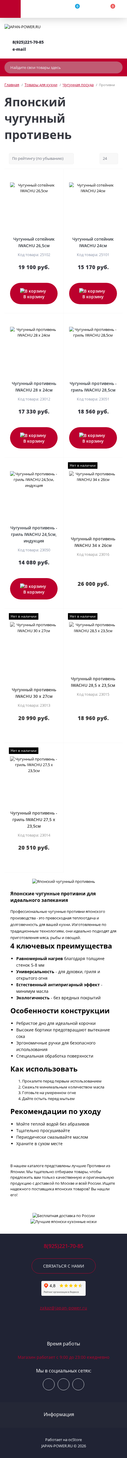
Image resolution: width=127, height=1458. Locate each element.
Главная (11, 84)
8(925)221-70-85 (28, 42)
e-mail (19, 49)
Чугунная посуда (78, 84)
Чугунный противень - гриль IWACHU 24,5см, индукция (33, 534)
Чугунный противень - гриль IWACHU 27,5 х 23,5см (33, 819)
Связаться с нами (63, 1266)
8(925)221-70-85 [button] (63, 1246)
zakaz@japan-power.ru (63, 1308)
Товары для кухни (41, 84)
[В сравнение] (57, 176)
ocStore (75, 1439)
